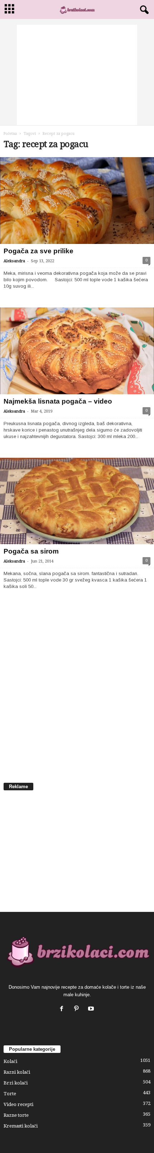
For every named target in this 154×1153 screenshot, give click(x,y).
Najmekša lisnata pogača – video (58, 401)
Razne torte (16, 1115)
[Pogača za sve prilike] (77, 200)
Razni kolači (17, 1072)
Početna (10, 134)
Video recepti (18, 1104)
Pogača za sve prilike (38, 251)
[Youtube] (91, 1009)
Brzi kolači (16, 1083)
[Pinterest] (78, 1009)
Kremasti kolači (21, 1126)
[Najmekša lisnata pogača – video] (77, 350)
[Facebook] (63, 1009)
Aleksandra (14, 261)
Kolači (10, 1061)
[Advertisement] (77, 75)
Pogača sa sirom (31, 551)
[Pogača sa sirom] (77, 501)
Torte (10, 1093)
